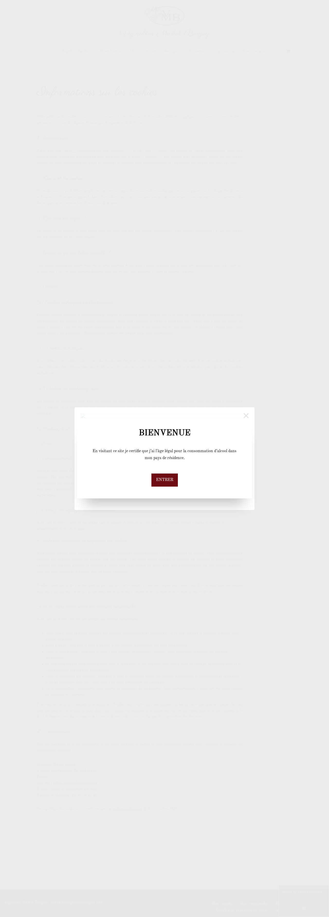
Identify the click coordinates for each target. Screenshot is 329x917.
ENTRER (164, 480)
